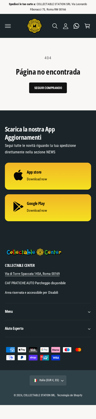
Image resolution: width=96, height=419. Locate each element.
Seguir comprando (48, 88)
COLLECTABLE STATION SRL (39, 395)
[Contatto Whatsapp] (76, 26)
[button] (8, 26)
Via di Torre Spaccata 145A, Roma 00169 (32, 274)
